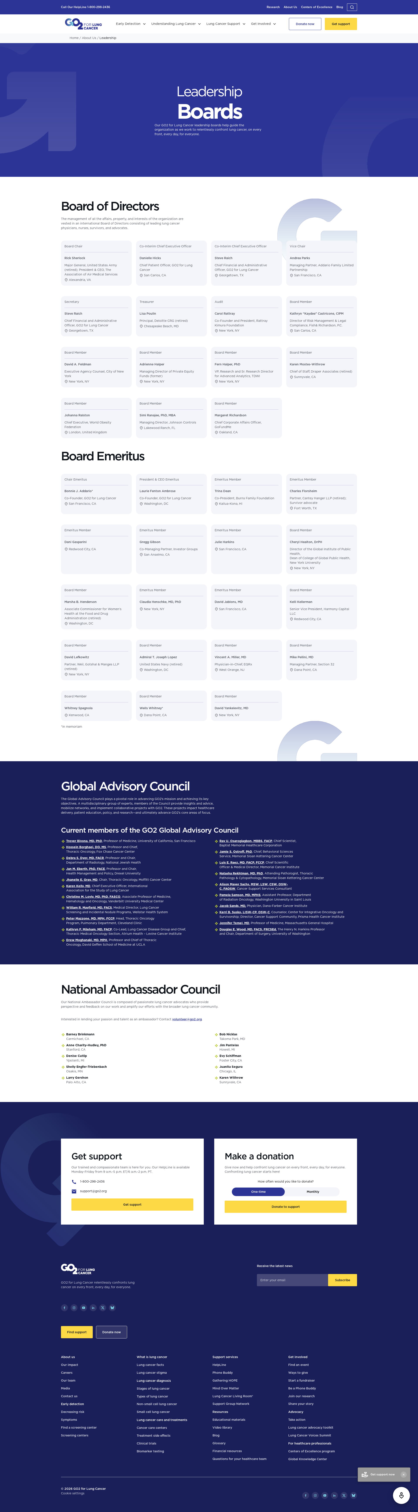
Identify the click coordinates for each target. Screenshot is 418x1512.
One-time (258, 1192)
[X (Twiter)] (102, 1307)
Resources (220, 1412)
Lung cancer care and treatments (162, 1420)
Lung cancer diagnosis (154, 1381)
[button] (352, 7)
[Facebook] (64, 1307)
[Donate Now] (305, 24)
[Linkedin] (93, 1307)
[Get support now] (401, 1495)
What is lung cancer (152, 1357)
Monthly (313, 1192)
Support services (225, 1357)
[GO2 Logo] (83, 24)
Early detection (72, 1404)
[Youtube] (83, 1307)
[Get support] (341, 24)
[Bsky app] (112, 1307)
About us (68, 1357)
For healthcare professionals (309, 1443)
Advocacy (295, 1412)
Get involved (297, 1357)
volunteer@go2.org (187, 1019)
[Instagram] (74, 1307)
